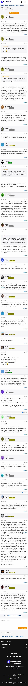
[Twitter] (7, 656)
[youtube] (20, 656)
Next (18, 615)
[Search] (24, 2)
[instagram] (14, 656)
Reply (26, 34)
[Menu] (26, 2)
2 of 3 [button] (14, 615)
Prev (9, 615)
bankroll (25, 532)
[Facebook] (10, 656)
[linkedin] (17, 656)
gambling (3, 287)
